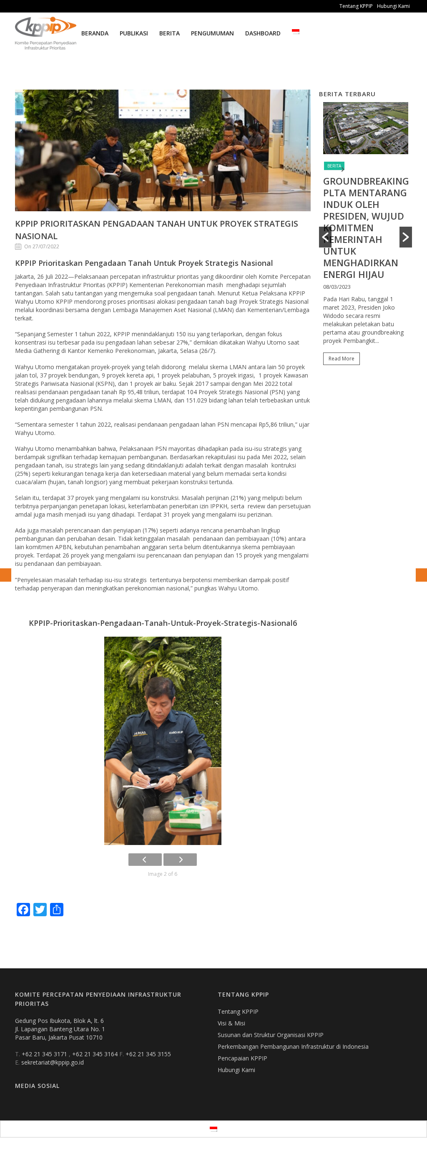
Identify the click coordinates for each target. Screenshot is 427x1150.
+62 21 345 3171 (45, 1054)
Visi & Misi (231, 1023)
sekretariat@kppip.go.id (52, 1062)
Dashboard (263, 33)
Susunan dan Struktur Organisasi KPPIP (271, 1035)
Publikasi (134, 33)
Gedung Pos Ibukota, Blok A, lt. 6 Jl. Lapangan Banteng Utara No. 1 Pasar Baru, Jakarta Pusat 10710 (60, 1029)
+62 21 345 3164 (95, 1054)
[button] (325, 237)
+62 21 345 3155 (148, 1054)
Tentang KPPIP (356, 6)
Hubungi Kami (393, 6)
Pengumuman (212, 33)
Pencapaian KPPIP (242, 1058)
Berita (169, 33)
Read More (341, 358)
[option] (365, 237)
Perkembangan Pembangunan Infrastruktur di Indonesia (293, 1046)
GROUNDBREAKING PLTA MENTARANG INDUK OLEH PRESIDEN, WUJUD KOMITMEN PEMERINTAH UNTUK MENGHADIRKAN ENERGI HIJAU (366, 227)
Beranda (94, 33)
